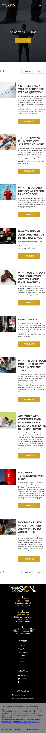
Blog (23, 655)
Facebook (24, 675)
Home (23, 646)
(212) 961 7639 (20, 695)
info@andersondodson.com (24, 699)
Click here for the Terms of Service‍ (26, 722)
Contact (23, 662)
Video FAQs (23, 652)
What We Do (23, 649)
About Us (23, 659)
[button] (40, 5)
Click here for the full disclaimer (14, 720)
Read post (29, 121)
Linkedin (24, 682)
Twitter (23, 679)
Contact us (23, 40)
